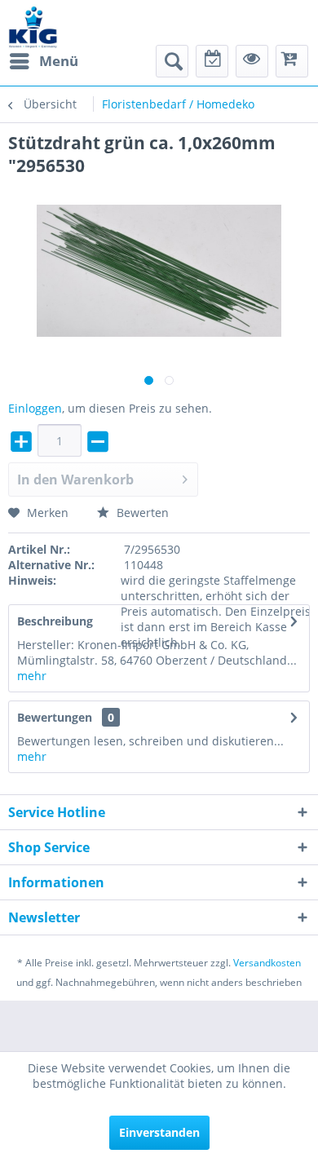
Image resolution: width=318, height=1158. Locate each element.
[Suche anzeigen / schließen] (172, 61)
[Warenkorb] (292, 61)
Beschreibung (55, 621)
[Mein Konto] (252, 61)
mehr (31, 675)
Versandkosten (267, 963)
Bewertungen (54, 717)
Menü (58, 60)
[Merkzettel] (212, 61)
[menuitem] (43, 61)
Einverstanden (159, 1132)
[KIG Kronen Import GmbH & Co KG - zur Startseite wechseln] (33, 26)
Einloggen (35, 408)
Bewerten (141, 512)
